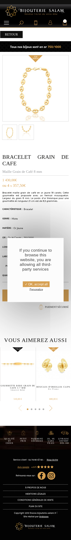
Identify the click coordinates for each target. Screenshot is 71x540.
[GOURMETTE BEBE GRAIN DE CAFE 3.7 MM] (18, 364)
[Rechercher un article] (21, 22)
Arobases (44, 516)
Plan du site (35, 506)
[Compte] (50, 22)
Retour (11, 34)
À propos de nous (35, 487)
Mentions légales (35, 493)
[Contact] (35, 22)
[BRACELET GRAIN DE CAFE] (36, 87)
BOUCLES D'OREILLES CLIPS (53, 388)
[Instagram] (51, 476)
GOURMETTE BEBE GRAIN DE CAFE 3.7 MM (18, 388)
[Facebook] (41, 476)
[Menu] (6, 22)
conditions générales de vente (35, 499)
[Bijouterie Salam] (35, 10)
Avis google (23, 466)
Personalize (36, 289)
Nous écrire (52, 459)
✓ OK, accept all (36, 284)
